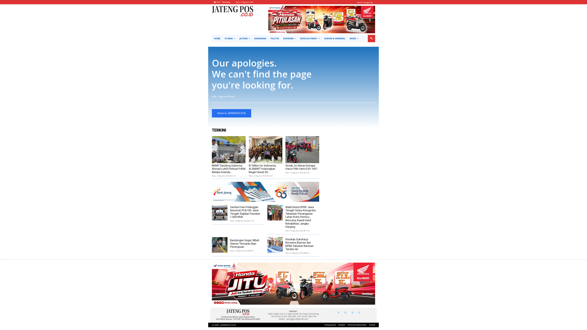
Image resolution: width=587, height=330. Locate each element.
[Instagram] (345, 312)
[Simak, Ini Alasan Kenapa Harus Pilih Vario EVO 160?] (302, 149)
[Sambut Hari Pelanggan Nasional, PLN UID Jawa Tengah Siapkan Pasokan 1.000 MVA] (219, 212)
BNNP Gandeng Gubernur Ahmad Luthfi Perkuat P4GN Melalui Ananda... (229, 169)
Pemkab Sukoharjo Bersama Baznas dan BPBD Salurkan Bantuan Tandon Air (299, 244)
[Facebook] (338, 312)
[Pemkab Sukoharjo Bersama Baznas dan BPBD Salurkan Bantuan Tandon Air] (275, 245)
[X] (352, 312)
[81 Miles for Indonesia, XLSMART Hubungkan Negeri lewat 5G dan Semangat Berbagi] (265, 149)
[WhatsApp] (359, 312)
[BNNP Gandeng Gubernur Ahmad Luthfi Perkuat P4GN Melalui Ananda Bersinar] (229, 149)
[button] (371, 38)
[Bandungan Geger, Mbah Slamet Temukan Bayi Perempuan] (219, 245)
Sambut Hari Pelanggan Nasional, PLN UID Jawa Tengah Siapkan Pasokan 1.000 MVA (245, 212)
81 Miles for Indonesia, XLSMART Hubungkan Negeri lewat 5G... (262, 169)
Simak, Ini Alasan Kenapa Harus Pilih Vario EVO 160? (301, 167)
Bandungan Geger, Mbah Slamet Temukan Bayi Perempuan (244, 243)
